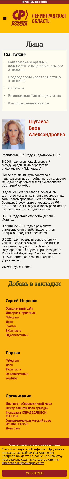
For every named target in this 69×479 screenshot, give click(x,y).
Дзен (9, 321)
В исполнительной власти (26, 103)
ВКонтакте (13, 330)
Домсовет (13, 428)
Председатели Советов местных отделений (32, 79)
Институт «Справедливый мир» (29, 403)
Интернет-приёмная (20, 313)
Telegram (12, 317)
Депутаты (14, 88)
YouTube (11, 378)
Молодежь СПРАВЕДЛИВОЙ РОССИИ (26, 414)
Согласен (34, 473)
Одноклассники (17, 335)
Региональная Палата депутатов (32, 96)
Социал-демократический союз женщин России (28, 422)
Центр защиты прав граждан (27, 408)
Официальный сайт (19, 308)
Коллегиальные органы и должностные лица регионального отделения (33, 66)
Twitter (11, 326)
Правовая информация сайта (23, 463)
